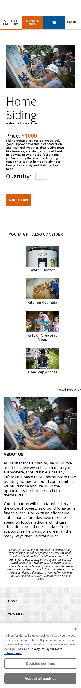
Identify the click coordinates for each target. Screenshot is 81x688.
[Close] (76, 629)
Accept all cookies (40, 679)
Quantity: (18, 176)
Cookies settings (40, 663)
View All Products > (69, 390)
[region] (40, 655)
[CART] (54, 23)
